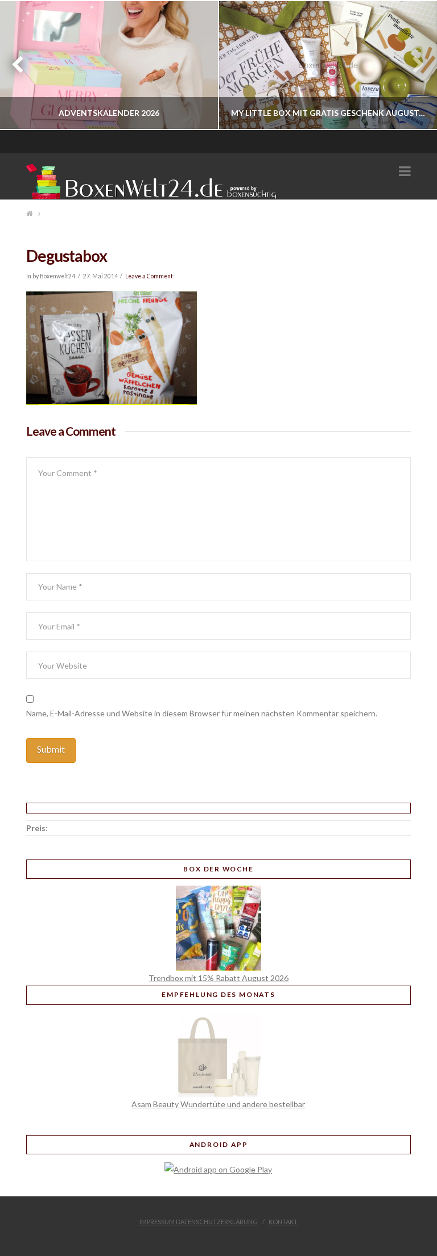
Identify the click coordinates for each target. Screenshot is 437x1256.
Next (413, 65)
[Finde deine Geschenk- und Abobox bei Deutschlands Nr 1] (154, 179)
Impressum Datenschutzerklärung (198, 1221)
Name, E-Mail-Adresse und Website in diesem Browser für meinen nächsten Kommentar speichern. (201, 713)
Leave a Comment (149, 276)
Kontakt (283, 1221)
